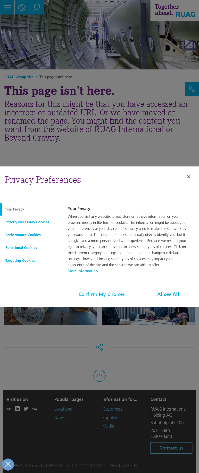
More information (83, 271)
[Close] (188, 177)
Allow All (168, 294)
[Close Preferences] (8, 464)
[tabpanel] (133, 240)
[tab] (30, 209)
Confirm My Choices (102, 294)
